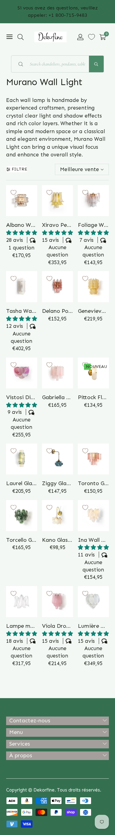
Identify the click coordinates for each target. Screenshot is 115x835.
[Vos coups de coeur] (91, 37)
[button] (20, 37)
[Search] (96, 64)
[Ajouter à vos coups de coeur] (13, 192)
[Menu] (9, 37)
